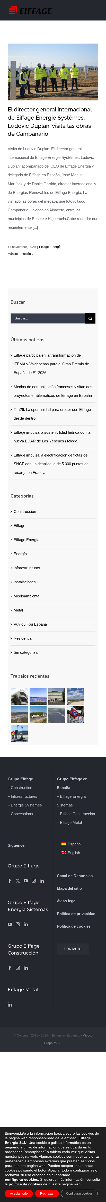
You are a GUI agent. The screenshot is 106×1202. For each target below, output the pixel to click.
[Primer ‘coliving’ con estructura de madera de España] (19, 696)
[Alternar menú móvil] (95, 8)
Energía (55, 247)
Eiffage (44, 247)
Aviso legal (66, 901)
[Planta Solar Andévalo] (38, 696)
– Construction (20, 787)
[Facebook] (10, 881)
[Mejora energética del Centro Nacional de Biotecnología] (57, 696)
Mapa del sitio (69, 888)
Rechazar (47, 1193)
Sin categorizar (26, 652)
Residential (23, 638)
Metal (18, 610)
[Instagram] (34, 881)
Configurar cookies (79, 1193)
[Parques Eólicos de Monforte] (76, 696)
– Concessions (20, 814)
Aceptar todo (19, 1193)
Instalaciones (25, 582)
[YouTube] (26, 881)
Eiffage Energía (26, 539)
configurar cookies (21, 1179)
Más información (19, 254)
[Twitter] (18, 881)
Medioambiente (26, 596)
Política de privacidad (76, 913)
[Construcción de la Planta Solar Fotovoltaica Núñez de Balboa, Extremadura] (57, 715)
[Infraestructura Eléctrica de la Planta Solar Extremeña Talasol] (19, 715)
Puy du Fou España (30, 624)
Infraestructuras (27, 568)
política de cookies (25, 1184)
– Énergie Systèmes (25, 805)
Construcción (25, 511)
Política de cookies (74, 926)
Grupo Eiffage (20, 779)
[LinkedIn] (42, 881)
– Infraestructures (22, 796)
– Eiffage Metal (69, 822)
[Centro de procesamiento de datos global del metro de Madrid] (76, 715)
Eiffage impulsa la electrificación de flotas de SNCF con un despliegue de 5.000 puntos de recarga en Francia (51, 464)
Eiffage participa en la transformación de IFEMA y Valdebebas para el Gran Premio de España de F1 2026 (51, 364)
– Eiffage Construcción (76, 814)
